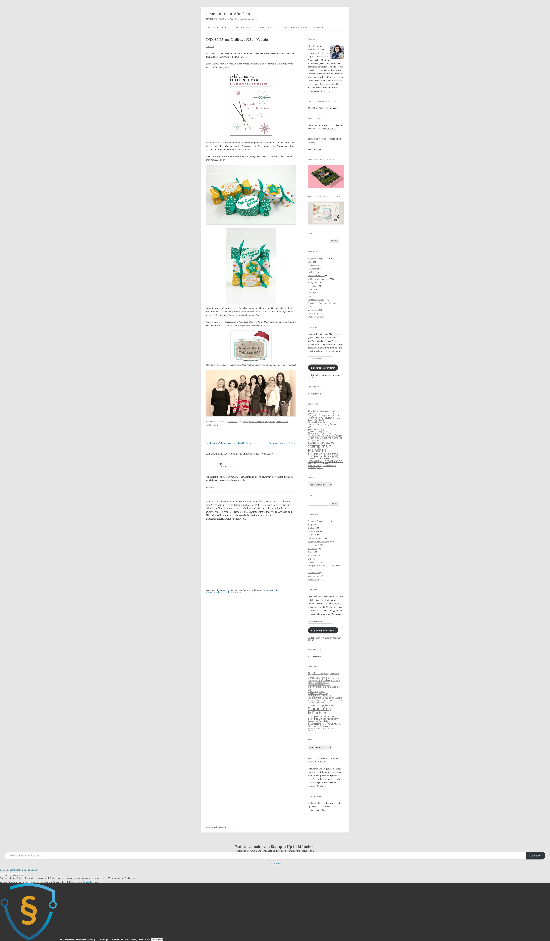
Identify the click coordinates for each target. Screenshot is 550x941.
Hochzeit (312, 272)
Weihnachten (282, 421)
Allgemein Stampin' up (317, 258)
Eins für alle (334, 411)
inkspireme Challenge (320, 417)
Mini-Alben (312, 286)
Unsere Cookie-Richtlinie (87, 882)
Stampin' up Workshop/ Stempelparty (324, 303)
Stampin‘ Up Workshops (267, 27)
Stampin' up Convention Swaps (325, 435)
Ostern (311, 289)
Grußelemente (333, 415)
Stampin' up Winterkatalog (319, 458)
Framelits (321, 413)
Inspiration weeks (316, 275)
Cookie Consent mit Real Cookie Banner (19, 869)
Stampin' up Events (316, 299)
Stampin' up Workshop (325, 461)
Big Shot (314, 411)
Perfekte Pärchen (322, 420)
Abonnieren (535, 855)
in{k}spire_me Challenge (253, 421)
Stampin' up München (319, 448)
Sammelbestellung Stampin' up (324, 425)
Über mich (318, 27)
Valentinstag (313, 310)
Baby (310, 262)
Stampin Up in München (228, 13)
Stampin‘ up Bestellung (217, 27)
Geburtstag (313, 268)
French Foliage (331, 413)
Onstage (311, 420)
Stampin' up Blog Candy (318, 431)
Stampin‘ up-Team (242, 27)
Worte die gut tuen (315, 468)
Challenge (312, 265)
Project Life (313, 292)
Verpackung (270, 421)
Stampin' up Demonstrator (325, 437)
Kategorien (313, 282)
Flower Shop (312, 413)
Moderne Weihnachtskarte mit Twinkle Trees (228, 443)
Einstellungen (157, 939)
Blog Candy (324, 411)
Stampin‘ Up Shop (328, 128)
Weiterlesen (275, 863)
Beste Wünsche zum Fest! (282, 443)
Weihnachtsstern (329, 466)
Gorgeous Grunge (317, 415)
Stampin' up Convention (320, 433)
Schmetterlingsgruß (316, 429)
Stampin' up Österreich (319, 463)
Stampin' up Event (316, 440)
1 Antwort (210, 46)
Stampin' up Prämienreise (323, 453)
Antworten (210, 487)
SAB (309, 296)
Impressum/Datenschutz (295, 27)
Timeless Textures (315, 466)
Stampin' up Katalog (321, 442)
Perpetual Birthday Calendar (319, 422)
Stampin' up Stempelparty (323, 456)
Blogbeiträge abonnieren (323, 367)
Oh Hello (336, 418)
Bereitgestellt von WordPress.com (220, 827)
